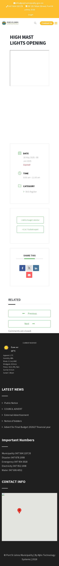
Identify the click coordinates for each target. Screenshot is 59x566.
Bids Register (31, 191)
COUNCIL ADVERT (13, 409)
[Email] (29, 275)
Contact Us (47, 23)
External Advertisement (16, 415)
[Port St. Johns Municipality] (10, 23)
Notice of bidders (13, 421)
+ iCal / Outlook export (30, 229)
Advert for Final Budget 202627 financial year (27, 427)
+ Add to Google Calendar (30, 220)
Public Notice (11, 403)
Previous (32, 313)
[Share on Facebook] (22, 268)
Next (27, 323)
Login (30, 14)
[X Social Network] (29, 268)
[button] (19, 511)
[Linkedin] (36, 268)
